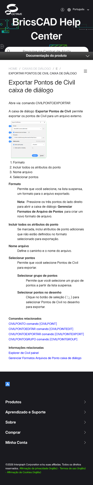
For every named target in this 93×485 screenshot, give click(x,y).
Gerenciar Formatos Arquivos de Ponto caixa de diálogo (45, 358)
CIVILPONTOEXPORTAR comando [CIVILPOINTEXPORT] (46, 334)
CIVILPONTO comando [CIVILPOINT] (33, 323)
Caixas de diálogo (36, 68)
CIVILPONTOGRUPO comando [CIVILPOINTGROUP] (43, 339)
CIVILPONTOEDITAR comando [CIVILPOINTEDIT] (41, 329)
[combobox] (73, 10)
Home (13, 68)
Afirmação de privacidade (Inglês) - (39, 469)
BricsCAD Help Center (46, 29)
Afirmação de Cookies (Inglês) (24, 472)
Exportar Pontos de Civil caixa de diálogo (43, 73)
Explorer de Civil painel (24, 353)
